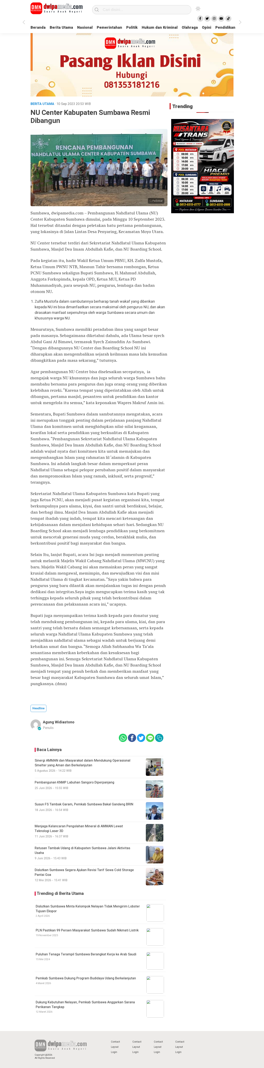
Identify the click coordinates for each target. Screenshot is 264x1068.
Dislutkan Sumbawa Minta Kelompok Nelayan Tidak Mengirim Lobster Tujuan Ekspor (88, 908)
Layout (115, 1047)
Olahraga (190, 27)
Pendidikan (225, 27)
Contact (115, 1042)
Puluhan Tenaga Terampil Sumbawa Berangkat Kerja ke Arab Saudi (86, 954)
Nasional (85, 27)
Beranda (38, 27)
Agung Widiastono (58, 722)
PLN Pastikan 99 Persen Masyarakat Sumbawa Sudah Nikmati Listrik (87, 930)
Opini (206, 27)
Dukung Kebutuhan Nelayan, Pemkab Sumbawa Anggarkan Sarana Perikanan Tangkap (85, 1004)
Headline (38, 708)
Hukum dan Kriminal (160, 27)
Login (114, 1052)
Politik (132, 27)
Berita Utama (61, 27)
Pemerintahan (109, 27)
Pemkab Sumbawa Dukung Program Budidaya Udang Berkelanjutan (86, 978)
